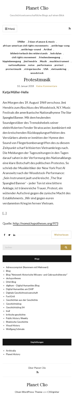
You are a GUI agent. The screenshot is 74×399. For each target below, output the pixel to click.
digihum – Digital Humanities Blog (22, 285)
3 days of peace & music (41, 41)
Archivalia (11, 350)
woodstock (37, 72)
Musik (43, 61)
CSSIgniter (53, 391)
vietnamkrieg (58, 69)
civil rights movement (24, 57)
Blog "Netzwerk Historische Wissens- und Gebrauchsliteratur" (36, 274)
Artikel (48, 49)
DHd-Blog (11, 282)
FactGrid (10, 296)
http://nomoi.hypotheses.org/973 (35, 223)
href (8, 311)
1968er (21, 41)
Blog (8, 271)
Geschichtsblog (13, 303)
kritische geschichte (15, 314)
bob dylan (55, 53)
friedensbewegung (49, 57)
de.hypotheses (13, 278)
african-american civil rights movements (26, 45)
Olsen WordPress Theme (28, 391)
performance (44, 65)
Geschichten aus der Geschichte (22, 300)
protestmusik (13, 69)
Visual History (13, 325)
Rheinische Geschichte (17, 321)
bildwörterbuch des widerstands (29, 53)
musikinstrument (59, 61)
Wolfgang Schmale (15, 329)
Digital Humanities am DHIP (20, 289)
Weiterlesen (61, 234)
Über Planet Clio (37, 367)
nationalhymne (16, 65)
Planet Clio (37, 8)
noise (31, 65)
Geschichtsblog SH (15, 307)
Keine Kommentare (46, 86)
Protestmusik (37, 79)
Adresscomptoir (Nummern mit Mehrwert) (27, 267)
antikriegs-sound (31, 49)
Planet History (13, 354)
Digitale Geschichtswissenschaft (22, 292)
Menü (11, 28)
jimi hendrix (30, 61)
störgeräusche (32, 69)
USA (46, 69)
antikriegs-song (60, 45)
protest (59, 65)
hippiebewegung (12, 61)
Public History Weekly (17, 318)
